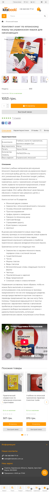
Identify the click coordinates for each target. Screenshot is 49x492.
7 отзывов (16, 118)
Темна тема (17, 2)
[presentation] (2, 79)
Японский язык (12, 21)
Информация (8, 444)
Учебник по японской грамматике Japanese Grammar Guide (35, 398)
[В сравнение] (44, 44)
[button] (22, 434)
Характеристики (21, 130)
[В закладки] (44, 39)
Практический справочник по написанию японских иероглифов (12, 399)
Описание (6, 130)
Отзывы (36, 130)
